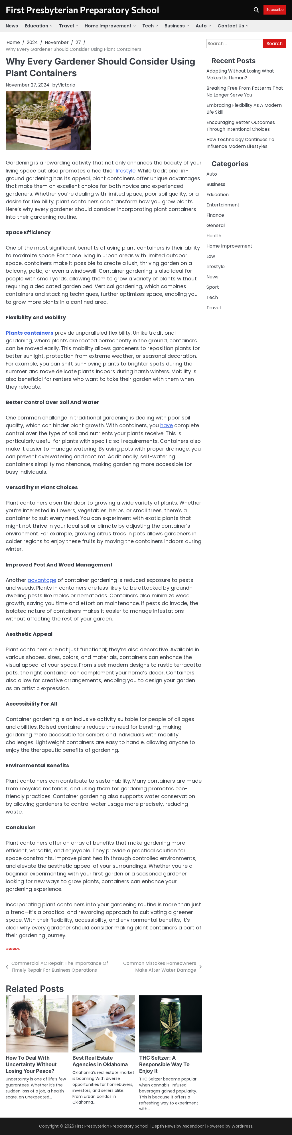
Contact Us (231, 26)
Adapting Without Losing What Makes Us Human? (240, 74)
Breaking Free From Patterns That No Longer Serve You (244, 91)
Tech (148, 26)
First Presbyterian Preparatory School (82, 9)
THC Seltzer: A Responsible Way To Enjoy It (164, 1064)
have (166, 425)
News (12, 26)
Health (213, 235)
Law (210, 256)
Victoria (66, 85)
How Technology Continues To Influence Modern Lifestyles (240, 143)
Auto (201, 26)
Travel (66, 26)
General (13, 948)
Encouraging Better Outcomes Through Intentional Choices (240, 125)
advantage (42, 580)
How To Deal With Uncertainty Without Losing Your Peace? (31, 1064)
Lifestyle (215, 266)
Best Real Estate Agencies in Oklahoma (100, 1061)
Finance (215, 215)
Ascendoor (193, 1126)
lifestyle (125, 170)
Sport (212, 287)
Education (36, 26)
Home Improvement (108, 26)
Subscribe (274, 10)
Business (175, 26)
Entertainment (223, 205)
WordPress (242, 1126)
